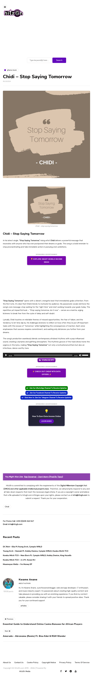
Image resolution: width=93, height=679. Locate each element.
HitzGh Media (24, 671)
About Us (7, 662)
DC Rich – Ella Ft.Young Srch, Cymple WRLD (22, 546)
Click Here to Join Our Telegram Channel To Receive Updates (47, 398)
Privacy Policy (65, 662)
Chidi (7, 506)
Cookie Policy (32, 662)
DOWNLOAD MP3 (48, 360)
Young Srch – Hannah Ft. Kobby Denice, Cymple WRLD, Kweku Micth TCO (35, 551)
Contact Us (18, 662)
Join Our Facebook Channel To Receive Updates (47, 393)
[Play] (6, 355)
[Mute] (80, 355)
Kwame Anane (28, 579)
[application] (46, 355)
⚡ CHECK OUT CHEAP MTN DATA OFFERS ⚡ (46, 372)
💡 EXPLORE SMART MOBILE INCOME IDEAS (46, 260)
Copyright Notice (49, 662)
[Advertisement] (46, 39)
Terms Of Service (82, 662)
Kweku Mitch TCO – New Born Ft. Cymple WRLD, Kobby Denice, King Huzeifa (37, 555)
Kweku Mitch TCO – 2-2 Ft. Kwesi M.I (19, 560)
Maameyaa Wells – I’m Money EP (17, 564)
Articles (24, 606)
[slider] (85, 355)
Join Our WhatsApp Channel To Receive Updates (48, 388)
